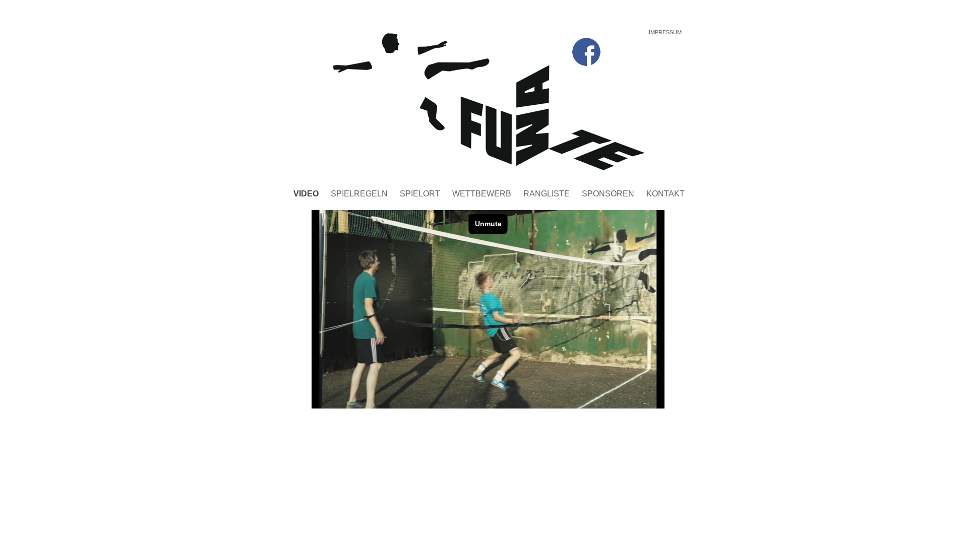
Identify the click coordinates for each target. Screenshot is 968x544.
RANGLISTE (547, 193)
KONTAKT (665, 193)
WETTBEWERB (482, 193)
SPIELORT (421, 193)
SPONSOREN (609, 193)
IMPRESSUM (665, 32)
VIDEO (307, 193)
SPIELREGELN (360, 193)
